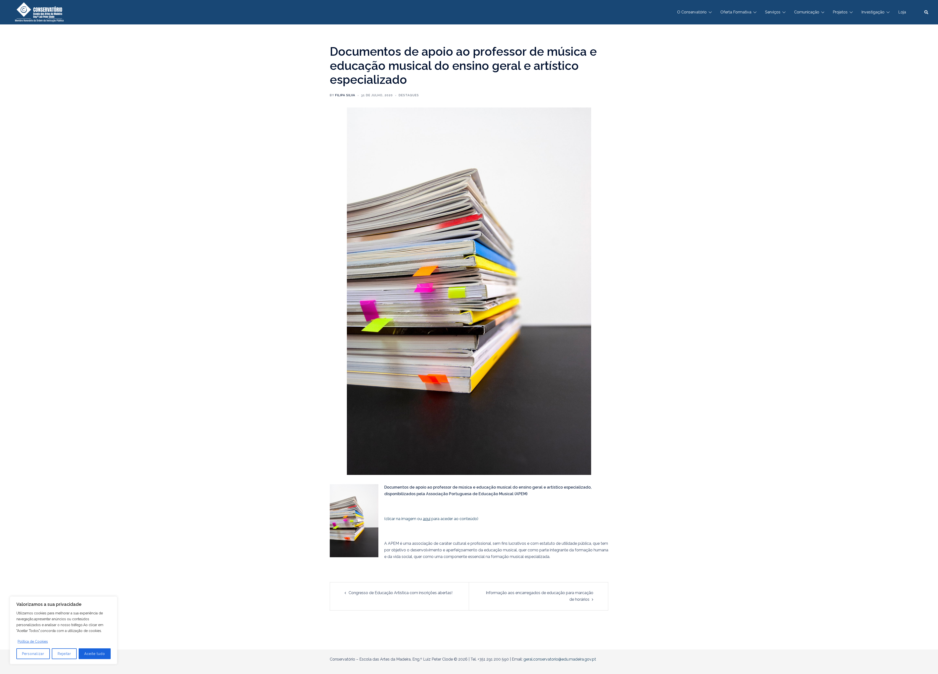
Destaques (409, 95)
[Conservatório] (39, 12)
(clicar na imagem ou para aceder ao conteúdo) (431, 518)
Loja (902, 12)
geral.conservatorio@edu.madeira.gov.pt (559, 659)
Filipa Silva (345, 95)
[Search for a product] (926, 12)
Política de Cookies (33, 641)
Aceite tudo (94, 654)
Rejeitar (64, 654)
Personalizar (33, 654)
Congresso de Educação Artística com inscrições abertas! (400, 592)
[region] (63, 630)
